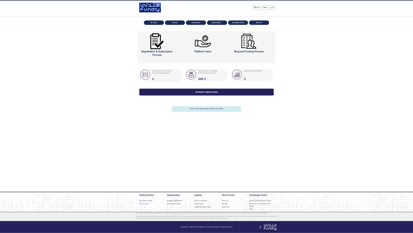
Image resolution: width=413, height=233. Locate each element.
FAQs (251, 209)
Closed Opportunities (174, 204)
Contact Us (225, 207)
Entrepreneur (196, 22)
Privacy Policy (198, 204)
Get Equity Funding (145, 200)
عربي (272, 7)
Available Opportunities (174, 200)
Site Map (225, 204)
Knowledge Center (238, 22)
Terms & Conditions (200, 200)
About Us (259, 22)
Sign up (256, 7)
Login (265, 7)
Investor (175, 22)
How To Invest (144, 204)
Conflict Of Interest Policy (202, 207)
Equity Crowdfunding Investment (260, 200)
